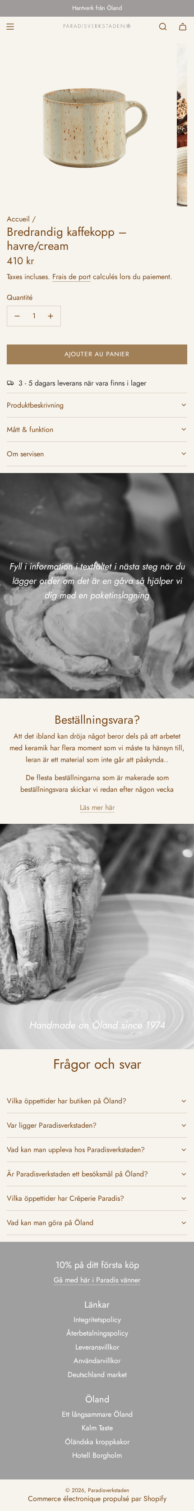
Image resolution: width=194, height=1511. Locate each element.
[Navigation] (10, 27)
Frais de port (71, 276)
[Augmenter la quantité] (50, 316)
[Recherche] (163, 27)
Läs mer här (97, 807)
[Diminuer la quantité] (17, 316)
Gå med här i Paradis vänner (97, 1280)
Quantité (19, 297)
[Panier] (183, 27)
